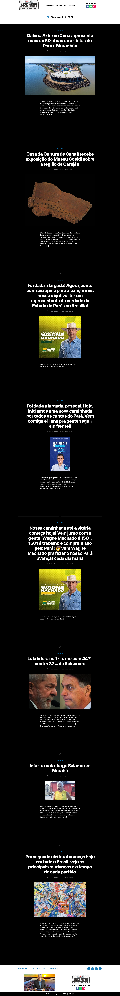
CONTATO (72, 5)
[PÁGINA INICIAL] (88, 968)
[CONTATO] (100, 968)
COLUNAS (59, 5)
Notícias (60, 30)
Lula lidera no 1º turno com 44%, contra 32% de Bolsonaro (60, 661)
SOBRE (65, 5)
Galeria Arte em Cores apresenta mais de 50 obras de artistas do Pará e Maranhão (60, 40)
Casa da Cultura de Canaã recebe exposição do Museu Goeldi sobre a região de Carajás (60, 159)
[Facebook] (87, 6)
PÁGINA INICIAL (50, 5)
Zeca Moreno (54, 51)
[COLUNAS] (92, 968)
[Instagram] (94, 6)
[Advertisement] (60, 127)
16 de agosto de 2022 (67, 51)
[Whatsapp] (90, 6)
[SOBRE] (96, 968)
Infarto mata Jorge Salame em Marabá (60, 768)
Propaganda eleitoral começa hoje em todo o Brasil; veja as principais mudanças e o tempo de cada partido (60, 864)
